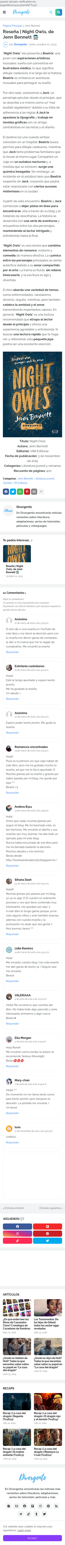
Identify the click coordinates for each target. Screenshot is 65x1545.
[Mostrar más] (41, 492)
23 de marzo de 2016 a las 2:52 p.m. (32, 750)
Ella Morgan (23, 1038)
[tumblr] (36, 1514)
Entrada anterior (14, 1208)
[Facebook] (6, 492)
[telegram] (21, 1514)
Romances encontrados (31, 747)
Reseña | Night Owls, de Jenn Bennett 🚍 (14, 569)
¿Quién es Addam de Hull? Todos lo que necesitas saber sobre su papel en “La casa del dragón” (16, 1364)
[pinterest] (47, 1234)
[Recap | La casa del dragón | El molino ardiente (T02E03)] (17, 1437)
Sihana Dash (23, 879)
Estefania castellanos (29, 666)
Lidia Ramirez (24, 948)
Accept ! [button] (33, 1538)
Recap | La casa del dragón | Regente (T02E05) (14, 1416)
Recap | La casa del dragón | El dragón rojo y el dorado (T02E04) (47, 1416)
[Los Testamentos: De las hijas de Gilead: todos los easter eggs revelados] (48, 1307)
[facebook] (17, 1226)
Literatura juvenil (44, 478)
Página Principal (12, 25)
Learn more (24, 1530)
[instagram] (17, 1234)
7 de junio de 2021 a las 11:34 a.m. (31, 1084)
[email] (17, 1506)
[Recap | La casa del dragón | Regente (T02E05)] (17, 1401)
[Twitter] (13, 492)
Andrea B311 (23, 806)
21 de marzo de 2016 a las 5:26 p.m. (32, 623)
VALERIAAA (23, 995)
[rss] (56, 1506)
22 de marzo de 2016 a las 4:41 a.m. (32, 670)
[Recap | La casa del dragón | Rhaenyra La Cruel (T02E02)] (48, 1437)
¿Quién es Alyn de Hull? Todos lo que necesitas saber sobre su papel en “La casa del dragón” (48, 1363)
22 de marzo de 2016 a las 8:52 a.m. (32, 717)
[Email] (34, 492)
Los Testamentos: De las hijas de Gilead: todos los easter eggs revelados (46, 1324)
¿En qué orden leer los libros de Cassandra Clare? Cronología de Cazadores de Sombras (16, 1324)
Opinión (7, 482)
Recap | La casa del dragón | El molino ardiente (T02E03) (14, 1451)
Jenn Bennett (32, 25)
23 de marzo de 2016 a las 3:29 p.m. (32, 810)
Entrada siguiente (50, 1208)
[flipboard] (47, 1226)
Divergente (24, 507)
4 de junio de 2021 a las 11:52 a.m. (31, 999)
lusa (17, 1127)
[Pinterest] (27, 492)
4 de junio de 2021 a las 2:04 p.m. (30, 1041)
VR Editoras (20, 482)
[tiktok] (17, 1241)
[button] (4, 12)
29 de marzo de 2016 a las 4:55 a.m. (32, 952)
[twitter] (47, 1241)
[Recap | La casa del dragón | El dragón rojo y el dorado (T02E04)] (48, 1401)
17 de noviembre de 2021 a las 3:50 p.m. (34, 1131)
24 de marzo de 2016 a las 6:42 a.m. (32, 883)
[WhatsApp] (20, 492)
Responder (12, 652)
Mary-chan (22, 1080)
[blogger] (9, 1506)
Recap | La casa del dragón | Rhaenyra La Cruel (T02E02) (46, 1451)
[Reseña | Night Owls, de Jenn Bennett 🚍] (17, 553)
